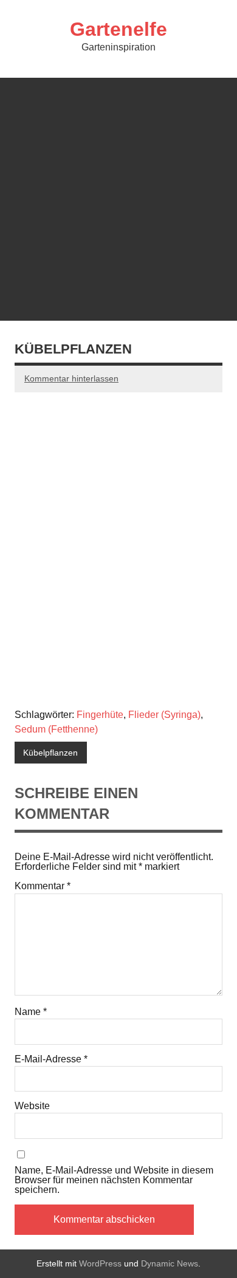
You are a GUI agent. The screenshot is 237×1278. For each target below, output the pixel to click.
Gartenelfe (118, 29)
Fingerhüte (100, 714)
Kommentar (42, 886)
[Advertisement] (118, 196)
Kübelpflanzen (50, 752)
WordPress (100, 1263)
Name (31, 1012)
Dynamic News (169, 1263)
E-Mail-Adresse (51, 1059)
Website (32, 1106)
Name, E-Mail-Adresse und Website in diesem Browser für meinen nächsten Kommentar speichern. (114, 1180)
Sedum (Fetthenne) (56, 729)
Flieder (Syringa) (164, 714)
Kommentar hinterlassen (71, 378)
